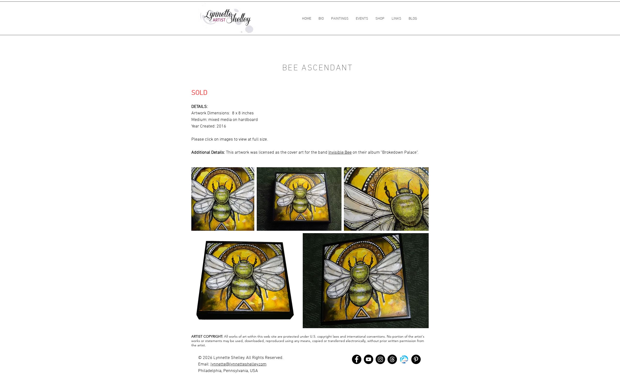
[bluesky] (404, 359)
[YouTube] (368, 359)
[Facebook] (356, 359)
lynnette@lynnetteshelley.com (238, 364)
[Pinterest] (416, 359)
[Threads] (392, 359)
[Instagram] (380, 359)
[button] (339, 19)
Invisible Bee (340, 152)
